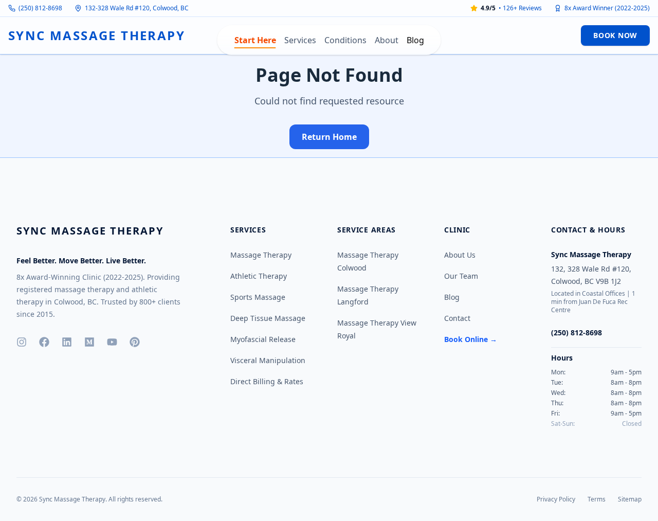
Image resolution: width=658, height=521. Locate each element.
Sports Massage (257, 297)
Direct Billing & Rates (266, 381)
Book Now (615, 35)
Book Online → (470, 339)
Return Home (329, 136)
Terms (597, 499)
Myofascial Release (263, 339)
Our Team (461, 276)
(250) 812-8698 (40, 8)
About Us (460, 255)
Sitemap (630, 499)
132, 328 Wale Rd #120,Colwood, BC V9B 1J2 (591, 275)
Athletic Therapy (258, 276)
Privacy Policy (556, 499)
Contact (457, 318)
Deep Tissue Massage (267, 318)
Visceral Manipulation (267, 360)
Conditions (345, 40)
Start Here (255, 40)
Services (300, 40)
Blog (415, 40)
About (386, 40)
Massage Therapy (260, 255)
